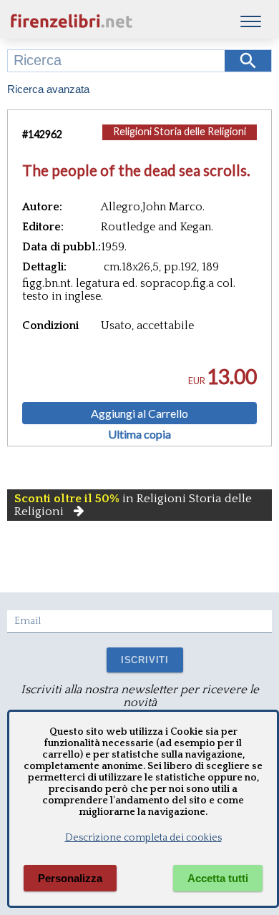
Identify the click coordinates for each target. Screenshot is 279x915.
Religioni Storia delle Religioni (179, 131)
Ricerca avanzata (48, 89)
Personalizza (70, 878)
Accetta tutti (217, 878)
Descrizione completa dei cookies (143, 837)
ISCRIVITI (145, 660)
